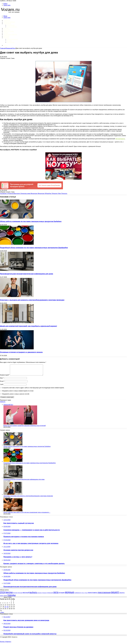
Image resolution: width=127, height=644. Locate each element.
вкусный (26, 592)
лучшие (62, 592)
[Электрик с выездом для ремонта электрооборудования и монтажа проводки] (17, 296)
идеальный (50, 592)
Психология (11, 25)
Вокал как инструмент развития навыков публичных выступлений (24, 425)
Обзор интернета (12, 39)
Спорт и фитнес (12, 26)
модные (69, 592)
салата (5, 595)
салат (1, 595)
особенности (77, 592)
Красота (6, 30)
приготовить (92, 592)
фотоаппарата (120, 138)
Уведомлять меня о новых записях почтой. (15, 394)
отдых (82, 592)
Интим (5, 28)
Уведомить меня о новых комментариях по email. (18, 391)
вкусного (15, 592)
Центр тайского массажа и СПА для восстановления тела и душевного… (26, 512)
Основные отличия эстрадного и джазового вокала (21, 352)
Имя (2, 378)
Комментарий (5, 375)
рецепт (115, 592)
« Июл (2, 612)
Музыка (9, 41)
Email (2, 381)
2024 (3, 592)
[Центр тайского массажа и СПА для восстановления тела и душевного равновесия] (12, 511)
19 (5, 606)
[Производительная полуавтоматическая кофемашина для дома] (17, 270)
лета (55, 592)
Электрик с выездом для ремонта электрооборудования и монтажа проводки (32, 300)
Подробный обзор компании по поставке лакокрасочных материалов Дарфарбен (34, 248)
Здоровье (7, 23)
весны (9, 592)
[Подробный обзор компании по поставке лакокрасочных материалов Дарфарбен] (17, 244)
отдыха (86, 592)
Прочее (6, 37)
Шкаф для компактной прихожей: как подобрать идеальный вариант (28, 326)
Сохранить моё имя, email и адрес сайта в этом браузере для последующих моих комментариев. (33, 387)
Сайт (1, 384)
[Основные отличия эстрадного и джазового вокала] (17, 349)
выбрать (33, 592)
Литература (10, 42)
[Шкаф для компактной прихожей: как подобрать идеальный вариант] (17, 322)
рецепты (122, 592)
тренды (11, 595)
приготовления (104, 592)
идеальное (44, 592)
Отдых (5, 33)
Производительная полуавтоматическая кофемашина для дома (26, 274)
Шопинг (6, 36)
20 (7, 606)
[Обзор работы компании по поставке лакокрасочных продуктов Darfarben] (17, 218)
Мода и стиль (8, 31)
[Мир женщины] (10, 13)
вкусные (20, 592)
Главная (2, 48)
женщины (40, 592)
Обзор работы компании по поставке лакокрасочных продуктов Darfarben (31, 221)
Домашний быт (9, 22)
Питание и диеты (10, 34)
